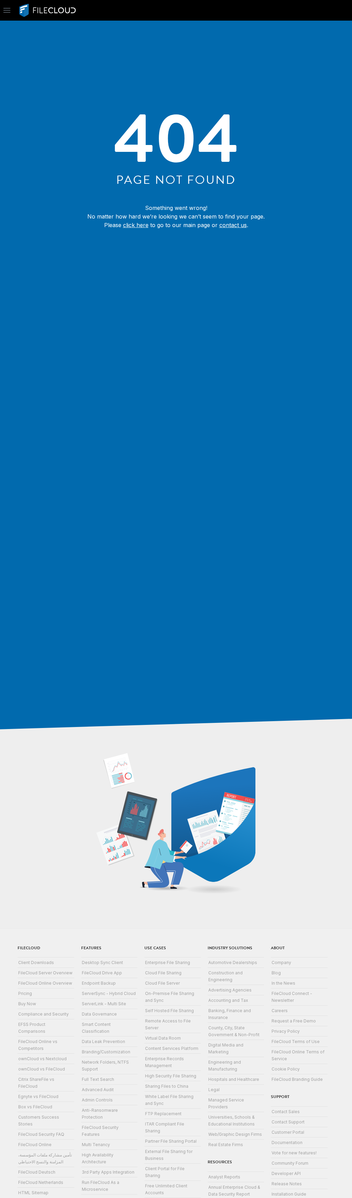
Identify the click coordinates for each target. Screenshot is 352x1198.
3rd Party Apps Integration (108, 1172)
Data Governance (99, 1014)
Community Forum (290, 1163)
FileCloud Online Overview (45, 983)
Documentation (287, 1142)
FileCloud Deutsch (36, 1172)
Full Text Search (98, 1079)
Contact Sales (286, 1111)
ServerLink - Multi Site (104, 1003)
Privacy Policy (286, 1031)
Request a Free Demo (294, 1020)
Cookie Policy (286, 1069)
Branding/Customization (106, 1051)
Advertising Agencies (230, 990)
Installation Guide (289, 1194)
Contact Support (288, 1121)
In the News (283, 983)
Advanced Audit (98, 1089)
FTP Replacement (163, 1113)
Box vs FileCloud (35, 1106)
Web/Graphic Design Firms (235, 1134)
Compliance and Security (43, 1014)
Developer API (286, 1173)
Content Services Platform (171, 1048)
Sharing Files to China (166, 1086)
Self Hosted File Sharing (169, 1010)
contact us (233, 225)
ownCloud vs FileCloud (41, 1069)
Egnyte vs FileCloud (38, 1096)
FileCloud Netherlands (40, 1182)
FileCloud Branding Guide (297, 1079)
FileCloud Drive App (102, 972)
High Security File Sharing (170, 1075)
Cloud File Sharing (163, 972)
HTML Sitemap (33, 1192)
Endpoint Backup (99, 983)
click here (135, 225)
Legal (214, 1089)
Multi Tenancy (96, 1144)
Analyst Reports (224, 1176)
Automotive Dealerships (232, 962)
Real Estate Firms (225, 1144)
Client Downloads (36, 962)
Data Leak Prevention (103, 1041)
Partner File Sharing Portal (171, 1141)
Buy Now (27, 1003)
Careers (280, 1010)
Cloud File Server (162, 983)
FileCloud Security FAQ (41, 1134)
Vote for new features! (294, 1152)
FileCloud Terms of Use (296, 1041)
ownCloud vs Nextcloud (42, 1058)
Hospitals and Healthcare (233, 1079)
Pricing (25, 993)
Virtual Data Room (163, 1038)
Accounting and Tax (228, 1000)
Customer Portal (288, 1132)
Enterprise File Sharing (167, 962)
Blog (276, 972)
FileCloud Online (35, 1144)
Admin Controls (97, 1099)
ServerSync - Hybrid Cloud (109, 993)
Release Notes (287, 1183)
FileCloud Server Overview (45, 972)
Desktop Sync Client (102, 962)
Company (281, 962)
